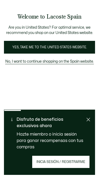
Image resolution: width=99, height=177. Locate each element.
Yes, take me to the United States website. (49, 47)
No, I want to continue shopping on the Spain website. (49, 61)
